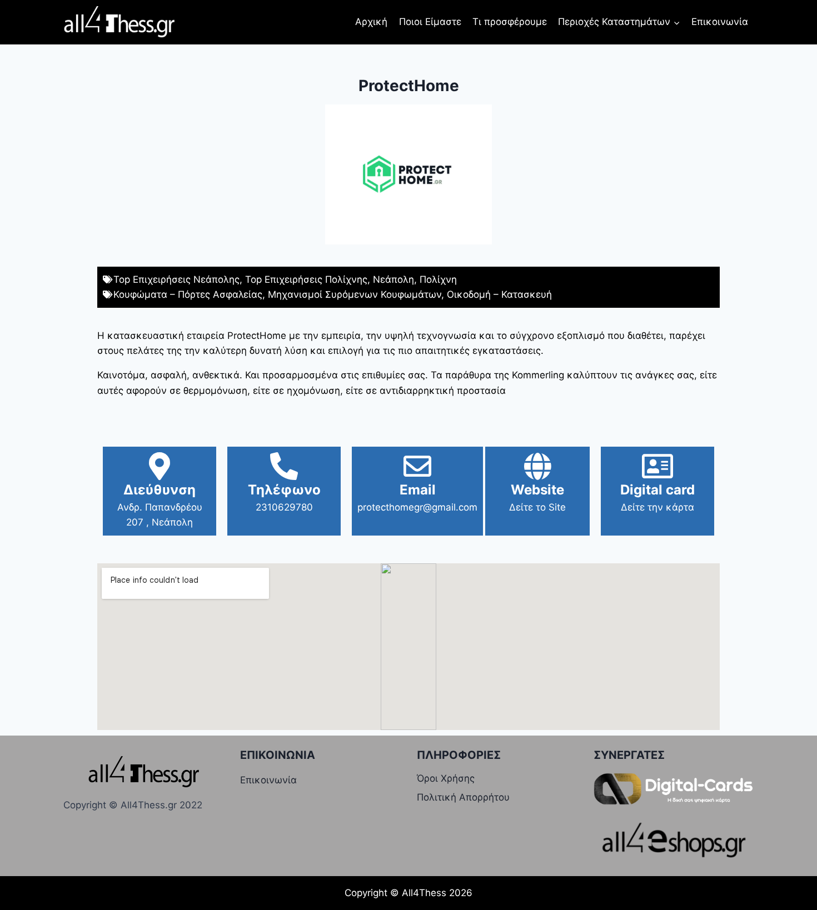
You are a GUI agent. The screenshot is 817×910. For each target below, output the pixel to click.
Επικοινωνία (719, 21)
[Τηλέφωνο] (284, 466)
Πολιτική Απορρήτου (463, 797)
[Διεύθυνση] (159, 466)
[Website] (537, 466)
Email (418, 490)
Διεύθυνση (159, 490)
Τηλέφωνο (284, 490)
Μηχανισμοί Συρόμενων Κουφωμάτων (354, 294)
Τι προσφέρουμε (509, 21)
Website (537, 490)
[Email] (417, 466)
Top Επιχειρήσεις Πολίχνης (306, 279)
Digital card (657, 490)
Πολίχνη (438, 279)
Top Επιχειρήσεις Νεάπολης (176, 279)
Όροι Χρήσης (446, 778)
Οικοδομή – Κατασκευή (499, 294)
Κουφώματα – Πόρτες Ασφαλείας (187, 294)
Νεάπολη (393, 279)
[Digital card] (657, 466)
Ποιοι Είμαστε (430, 21)
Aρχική (371, 21)
